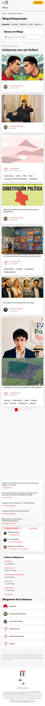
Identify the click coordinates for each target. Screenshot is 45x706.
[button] (42, 24)
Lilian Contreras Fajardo (16, 621)
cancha (18, 176)
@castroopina (10, 564)
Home (4, 14)
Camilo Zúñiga (8, 176)
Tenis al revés (8, 581)
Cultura (30, 24)
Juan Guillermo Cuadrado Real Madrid (15, 179)
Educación (23, 24)
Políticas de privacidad (18, 693)
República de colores (15, 546)
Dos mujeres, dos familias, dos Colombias (18, 303)
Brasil (5, 403)
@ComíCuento (10, 577)
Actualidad (14, 24)
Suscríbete (38, 3)
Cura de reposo (13, 539)
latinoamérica (29, 269)
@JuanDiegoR (15, 168)
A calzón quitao (9, 588)
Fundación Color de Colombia (19, 549)
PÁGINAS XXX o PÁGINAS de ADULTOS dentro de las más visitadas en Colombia (20, 484)
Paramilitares (33, 179)
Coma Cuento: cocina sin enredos (14, 575)
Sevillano (11, 644)
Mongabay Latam (15, 261)
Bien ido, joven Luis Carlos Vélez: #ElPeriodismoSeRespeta (12, 520)
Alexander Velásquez (16, 308)
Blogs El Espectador (15, 18)
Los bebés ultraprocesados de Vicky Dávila (16, 511)
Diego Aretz (12, 606)
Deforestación (23, 403)
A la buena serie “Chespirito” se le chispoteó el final (18, 503)
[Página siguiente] (29, 409)
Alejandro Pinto (8, 487)
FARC (24, 176)
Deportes (37, 24)
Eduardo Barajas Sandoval (16, 636)
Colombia (19, 269)
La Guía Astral (8, 594)
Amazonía (7, 400)
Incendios (33, 403)
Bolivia (27, 400)
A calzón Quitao (10, 590)
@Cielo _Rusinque (11, 570)
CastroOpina (8, 561)
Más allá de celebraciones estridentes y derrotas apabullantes (21, 211)
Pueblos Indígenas (9, 272)
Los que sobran (9, 568)
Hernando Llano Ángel (17, 86)
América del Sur (9, 269)
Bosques (34, 400)
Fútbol (31, 176)
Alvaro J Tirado (8, 497)
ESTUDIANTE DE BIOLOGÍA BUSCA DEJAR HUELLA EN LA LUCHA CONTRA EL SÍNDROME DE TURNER (19, 494)
